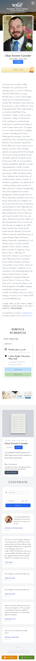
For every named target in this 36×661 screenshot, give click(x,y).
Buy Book (18, 447)
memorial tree (27, 313)
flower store (27, 315)
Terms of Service (22, 652)
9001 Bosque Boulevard (16, 362)
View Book (9, 447)
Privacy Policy (13, 652)
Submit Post (18, 505)
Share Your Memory (11, 472)
